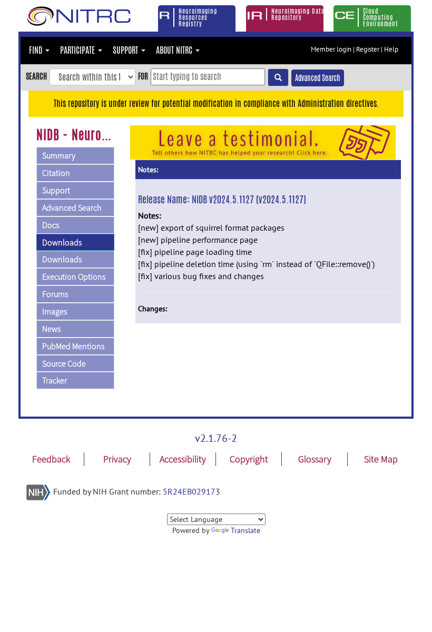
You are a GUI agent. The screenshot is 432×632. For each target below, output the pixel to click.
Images (54, 311)
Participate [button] (78, 50)
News (51, 328)
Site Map (381, 459)
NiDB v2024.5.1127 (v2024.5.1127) (249, 199)
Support (56, 190)
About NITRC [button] (175, 50)
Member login (331, 49)
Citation (56, 172)
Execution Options (73, 276)
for (143, 76)
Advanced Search (317, 78)
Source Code (64, 363)
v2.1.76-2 (216, 438)
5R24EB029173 (191, 491)
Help (391, 49)
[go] (278, 77)
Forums (55, 294)
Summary (58, 155)
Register (367, 49)
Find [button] (36, 50)
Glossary (314, 459)
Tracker (54, 380)
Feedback (51, 459)
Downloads (62, 242)
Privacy (117, 459)
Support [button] (126, 50)
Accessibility (183, 459)
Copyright (249, 459)
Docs (50, 225)
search (36, 76)
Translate (245, 530)
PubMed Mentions (73, 346)
